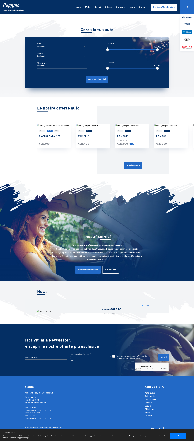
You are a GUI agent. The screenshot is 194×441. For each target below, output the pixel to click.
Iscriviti (163, 357)
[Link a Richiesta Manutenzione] (164, 7)
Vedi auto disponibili (97, 79)
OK (178, 436)
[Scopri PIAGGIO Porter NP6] (54, 136)
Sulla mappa (30, 397)
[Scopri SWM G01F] (93, 136)
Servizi (148, 406)
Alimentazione (42, 63)
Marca (39, 44)
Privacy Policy (136, 358)
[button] (152, 306)
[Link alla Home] (15, 7)
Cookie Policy (53, 428)
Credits (61, 428)
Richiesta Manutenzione (164, 7)
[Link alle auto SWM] (187, 47)
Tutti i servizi (110, 269)
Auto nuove (150, 393)
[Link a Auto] (78, 7)
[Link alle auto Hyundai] (187, 17)
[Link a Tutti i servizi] (111, 269)
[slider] (107, 49)
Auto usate (150, 396)
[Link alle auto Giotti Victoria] (187, 40)
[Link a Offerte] (108, 7)
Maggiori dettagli (23, 438)
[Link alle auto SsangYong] (187, 24)
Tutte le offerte (133, 165)
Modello (40, 53)
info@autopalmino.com (35, 402)
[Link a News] (132, 7)
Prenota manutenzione (88, 269)
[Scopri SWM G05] (171, 136)
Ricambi (148, 402)
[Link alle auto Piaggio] (187, 32)
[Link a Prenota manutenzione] (88, 270)
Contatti (148, 415)
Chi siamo (149, 409)
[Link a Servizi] (97, 7)
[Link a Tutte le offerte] (133, 165)
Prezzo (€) (111, 44)
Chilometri (110, 62)
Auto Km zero (151, 399)
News (147, 412)
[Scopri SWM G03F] (132, 136)
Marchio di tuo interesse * (81, 354)
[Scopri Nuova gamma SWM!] (97, 311)
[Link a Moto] (87, 7)
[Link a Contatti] (143, 7)
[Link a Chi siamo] (120, 7)
